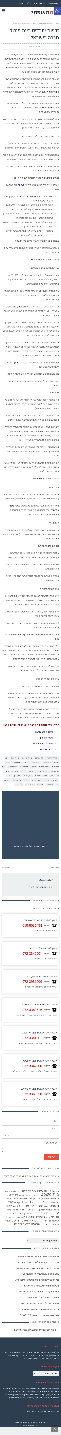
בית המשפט (29, 1191)
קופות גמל (49, 785)
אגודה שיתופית (52, 758)
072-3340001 (32, 953)
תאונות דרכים (20, 1220)
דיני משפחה (45, 1198)
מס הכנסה (32, 771)
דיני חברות (47, 762)
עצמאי (47, 780)
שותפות (40, 785)
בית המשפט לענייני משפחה (12, 1191)
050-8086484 (32, 925)
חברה (34, 767)
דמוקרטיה (33, 1198)
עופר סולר (11, 1210)
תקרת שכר (19, 785)
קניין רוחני (19, 1217)
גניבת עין (7, 1195)
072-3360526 (32, 1009)
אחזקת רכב (39, 758)
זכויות (14, 1198)
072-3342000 (32, 1066)
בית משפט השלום (32, 1195)
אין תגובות (19, 46)
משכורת (15, 771)
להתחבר (42, 887)
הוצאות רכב (16, 762)
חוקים (26, 1202)
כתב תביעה (36, 1206)
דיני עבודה (36, 762)
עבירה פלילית (23, 1209)
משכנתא (56, 1210)
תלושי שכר (30, 785)
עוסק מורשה (27, 776)
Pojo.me (26, 1424)
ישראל (46, 1206)
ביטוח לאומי (14, 758)
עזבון (9, 776)
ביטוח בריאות (27, 758)
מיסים (9, 1206)
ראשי (57, 23)
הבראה (26, 762)
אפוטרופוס (55, 1191)
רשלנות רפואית (38, 1220)
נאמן (51, 776)
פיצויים (26, 780)
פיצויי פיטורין (36, 780)
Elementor (34, 1427)
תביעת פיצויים (22, 1224)
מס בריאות (43, 771)
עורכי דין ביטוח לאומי (45, 23)
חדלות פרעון (12, 767)
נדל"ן (41, 1209)
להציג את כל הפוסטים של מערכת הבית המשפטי (31, 846)
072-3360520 (32, 1094)
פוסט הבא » (6, 867)
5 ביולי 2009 (33, 46)
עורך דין (17, 776)
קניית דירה (10, 1217)
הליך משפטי (23, 1199)
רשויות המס (54, 1221)
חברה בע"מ (24, 767)
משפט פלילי (48, 1210)
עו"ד (45, 776)
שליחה (51, 1156)
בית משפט (50, 1194)
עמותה (55, 780)
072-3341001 (32, 1037)
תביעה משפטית (42, 1224)
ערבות (48, 1217)
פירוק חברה (16, 780)
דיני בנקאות (55, 1199)
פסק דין (28, 1217)
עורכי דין (39, 1213)
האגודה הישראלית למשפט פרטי (43, 1297)
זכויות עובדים (46, 749)
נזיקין (35, 1209)
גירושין (14, 1195)
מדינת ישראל (21, 1206)
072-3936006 (32, 981)
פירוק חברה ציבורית (43, 743)
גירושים (21, 1195)
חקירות (17, 1202)
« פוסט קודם (55, 867)
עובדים (37, 776)
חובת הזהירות (36, 1203)
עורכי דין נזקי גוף (24, 1213)
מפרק (23, 771)
